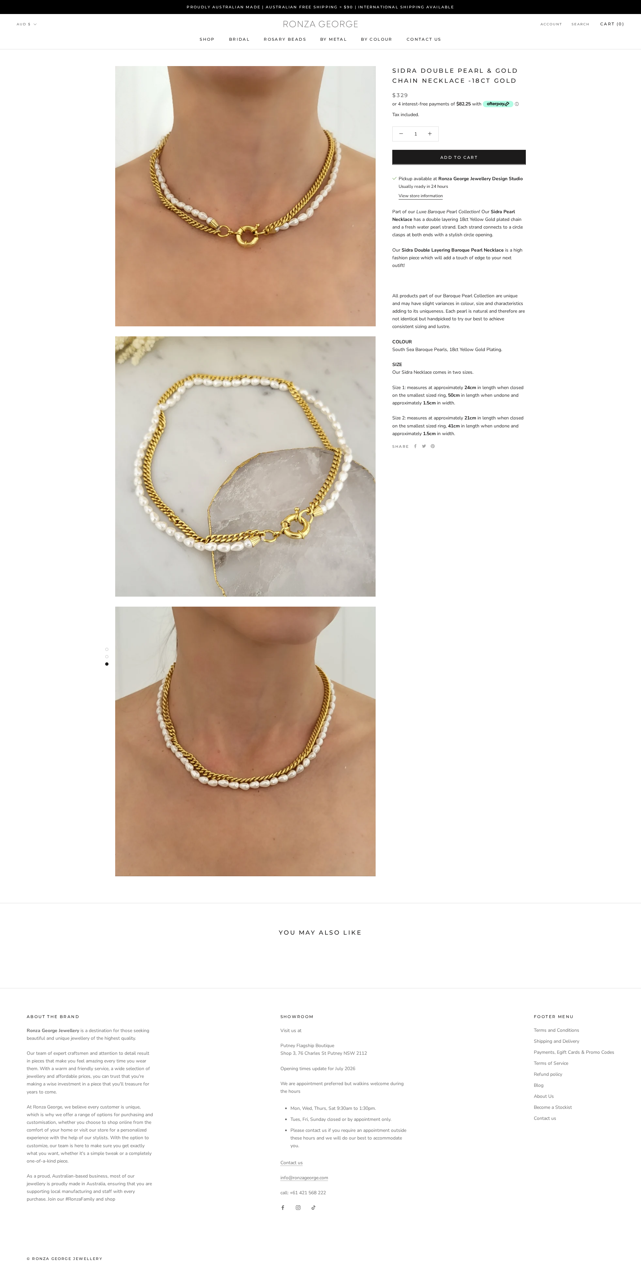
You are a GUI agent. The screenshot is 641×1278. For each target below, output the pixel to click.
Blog (539, 1085)
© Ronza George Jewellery (64, 1258)
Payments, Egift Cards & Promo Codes (574, 1052)
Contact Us (424, 39)
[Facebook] (415, 446)
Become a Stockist (553, 1107)
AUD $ (24, 24)
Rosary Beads (285, 39)
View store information (421, 196)
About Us (544, 1096)
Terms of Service (551, 1063)
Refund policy (548, 1074)
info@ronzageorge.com (304, 1178)
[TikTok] (313, 1207)
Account (551, 24)
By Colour (377, 39)
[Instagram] (298, 1207)
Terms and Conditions (556, 1030)
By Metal (333, 39)
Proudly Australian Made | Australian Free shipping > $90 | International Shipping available (320, 7)
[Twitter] (424, 446)
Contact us (291, 1163)
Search (581, 24)
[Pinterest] (433, 446)
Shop (207, 39)
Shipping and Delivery (556, 1041)
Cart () (612, 23)
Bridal (239, 39)
